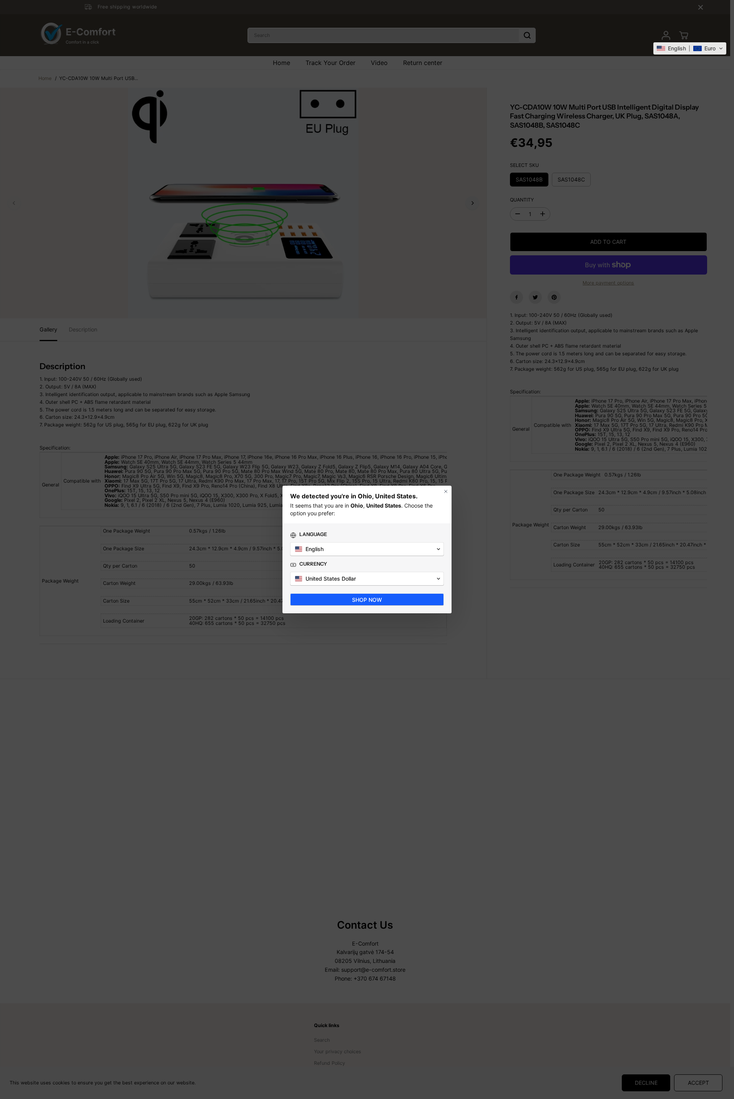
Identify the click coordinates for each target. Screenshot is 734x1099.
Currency (313, 564)
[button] (689, 48)
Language (313, 534)
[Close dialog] (446, 491)
